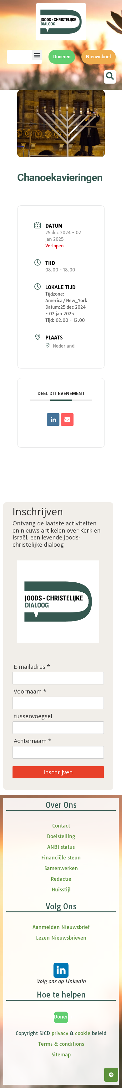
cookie (82, 1033)
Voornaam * (30, 691)
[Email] (67, 419)
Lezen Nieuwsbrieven (61, 938)
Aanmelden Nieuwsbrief (61, 927)
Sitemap (61, 1054)
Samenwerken (61, 868)
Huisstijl (61, 889)
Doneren (64, 1016)
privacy (60, 1033)
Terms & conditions (61, 1044)
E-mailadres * (32, 666)
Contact (61, 825)
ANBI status (61, 847)
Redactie (61, 879)
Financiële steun (61, 857)
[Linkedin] (53, 419)
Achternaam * (32, 741)
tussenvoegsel (33, 716)
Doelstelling (61, 836)
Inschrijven (58, 772)
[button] (37, 55)
